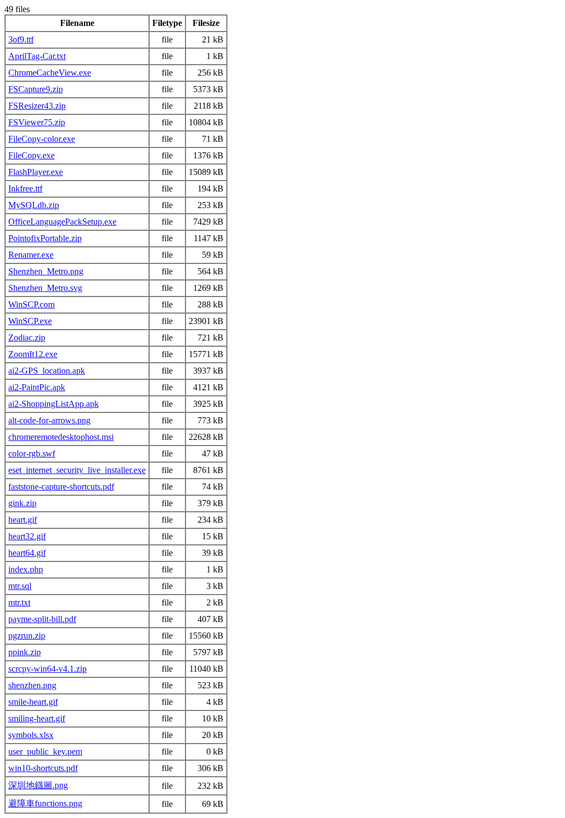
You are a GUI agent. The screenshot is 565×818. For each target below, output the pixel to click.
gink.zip (22, 503)
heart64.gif (27, 552)
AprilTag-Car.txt (37, 56)
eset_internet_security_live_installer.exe (77, 470)
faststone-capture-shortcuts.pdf (61, 486)
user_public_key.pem (45, 751)
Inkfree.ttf (25, 188)
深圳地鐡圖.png (38, 785)
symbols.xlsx (31, 735)
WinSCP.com (31, 304)
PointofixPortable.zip (45, 238)
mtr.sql (19, 586)
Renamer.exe (31, 254)
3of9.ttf (21, 39)
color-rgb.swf (31, 453)
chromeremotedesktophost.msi (61, 437)
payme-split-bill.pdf (42, 619)
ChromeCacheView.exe (49, 72)
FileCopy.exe (31, 155)
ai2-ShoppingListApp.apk (53, 403)
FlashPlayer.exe (35, 172)
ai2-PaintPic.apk (36, 387)
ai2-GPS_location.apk (46, 370)
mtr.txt (19, 602)
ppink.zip (24, 652)
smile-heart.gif (33, 702)
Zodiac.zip (26, 337)
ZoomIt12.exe (32, 354)
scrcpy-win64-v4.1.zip (47, 668)
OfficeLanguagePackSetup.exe (62, 221)
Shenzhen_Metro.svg (45, 288)
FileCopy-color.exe (41, 139)
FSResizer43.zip (37, 105)
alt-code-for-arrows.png (49, 420)
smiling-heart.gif (36, 718)
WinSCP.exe (30, 321)
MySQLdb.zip (33, 205)
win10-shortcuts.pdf (43, 768)
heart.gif (22, 519)
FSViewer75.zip (36, 122)
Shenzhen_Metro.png (45, 271)
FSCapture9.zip (35, 89)
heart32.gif (27, 536)
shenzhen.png (32, 685)
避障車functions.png (45, 803)
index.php (25, 569)
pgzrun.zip (26, 635)
